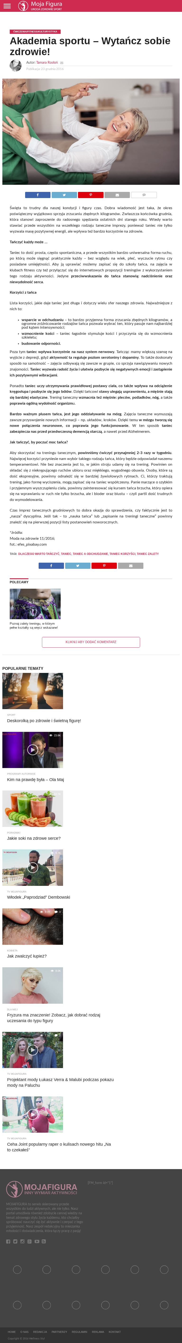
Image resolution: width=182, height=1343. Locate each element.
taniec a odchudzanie (90, 554)
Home (12, 1331)
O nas (24, 1331)
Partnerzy (59, 1331)
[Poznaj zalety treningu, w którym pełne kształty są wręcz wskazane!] (35, 618)
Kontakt (115, 1331)
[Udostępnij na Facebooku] (37, 194)
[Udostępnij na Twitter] (64, 194)
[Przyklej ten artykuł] (91, 194)
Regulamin (79, 1331)
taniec (66, 554)
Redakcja (40, 1331)
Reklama (98, 1331)
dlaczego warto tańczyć (38, 554)
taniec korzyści (122, 554)
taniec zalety (148, 554)
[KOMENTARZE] (144, 194)
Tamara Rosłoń (47, 62)
